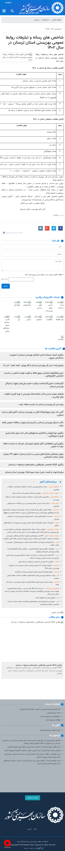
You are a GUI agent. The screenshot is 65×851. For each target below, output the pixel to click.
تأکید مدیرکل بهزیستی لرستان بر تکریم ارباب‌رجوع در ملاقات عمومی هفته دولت (32, 424)
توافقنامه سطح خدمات (52, 720)
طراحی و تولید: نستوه (31, 848)
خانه (35, 829)
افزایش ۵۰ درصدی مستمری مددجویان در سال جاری (39, 561)
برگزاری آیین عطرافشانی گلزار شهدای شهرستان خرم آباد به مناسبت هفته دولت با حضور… (33, 445)
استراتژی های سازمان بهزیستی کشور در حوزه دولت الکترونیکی (40, 709)
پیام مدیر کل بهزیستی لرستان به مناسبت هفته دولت (41, 404)
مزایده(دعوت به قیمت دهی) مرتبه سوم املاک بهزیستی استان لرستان (34, 472)
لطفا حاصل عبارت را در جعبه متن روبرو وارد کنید (44, 274)
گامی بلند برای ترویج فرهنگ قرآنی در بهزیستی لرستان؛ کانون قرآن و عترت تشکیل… (32, 414)
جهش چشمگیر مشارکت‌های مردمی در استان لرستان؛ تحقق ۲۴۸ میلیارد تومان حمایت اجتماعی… (33, 456)
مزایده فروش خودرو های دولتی (50, 730)
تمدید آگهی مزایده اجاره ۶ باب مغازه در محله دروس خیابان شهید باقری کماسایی (34, 747)
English (8, 2)
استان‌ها (45, 19)
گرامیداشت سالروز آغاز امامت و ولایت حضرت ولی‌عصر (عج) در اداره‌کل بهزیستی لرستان (34, 385)
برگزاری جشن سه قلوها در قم (47, 598)
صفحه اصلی (56, 19)
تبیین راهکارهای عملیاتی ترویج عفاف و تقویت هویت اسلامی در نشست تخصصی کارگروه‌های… (33, 374)
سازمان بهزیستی (41, 7)
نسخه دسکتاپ (32, 797)
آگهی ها (56, 725)
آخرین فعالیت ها (53, 349)
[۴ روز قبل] (32, 641)
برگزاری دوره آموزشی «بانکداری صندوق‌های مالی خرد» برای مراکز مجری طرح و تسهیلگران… (34, 434)
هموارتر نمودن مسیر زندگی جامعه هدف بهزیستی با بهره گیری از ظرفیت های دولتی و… (33, 395)
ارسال (5, 286)
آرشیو (30, 829)
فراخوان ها (54, 735)
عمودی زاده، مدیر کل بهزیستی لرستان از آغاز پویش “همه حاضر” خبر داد (33, 365)
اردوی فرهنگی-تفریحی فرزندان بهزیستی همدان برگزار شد (37, 572)
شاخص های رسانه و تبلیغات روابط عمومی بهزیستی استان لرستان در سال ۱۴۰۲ (34, 42)
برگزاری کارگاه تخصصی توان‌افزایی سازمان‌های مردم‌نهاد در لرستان (35, 464)
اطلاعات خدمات (52, 704)
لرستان (36, 19)
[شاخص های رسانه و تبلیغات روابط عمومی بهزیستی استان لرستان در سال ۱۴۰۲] (17, 57)
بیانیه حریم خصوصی (53, 713)
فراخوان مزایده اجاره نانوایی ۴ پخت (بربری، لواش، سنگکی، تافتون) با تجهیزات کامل (32, 750)
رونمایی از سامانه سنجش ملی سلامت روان (35, 493)
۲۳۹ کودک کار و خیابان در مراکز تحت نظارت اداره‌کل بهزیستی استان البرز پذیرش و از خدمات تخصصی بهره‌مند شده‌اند (32, 556)
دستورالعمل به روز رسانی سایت (50, 716)
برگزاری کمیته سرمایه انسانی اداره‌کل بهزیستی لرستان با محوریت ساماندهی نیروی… (36, 356)
